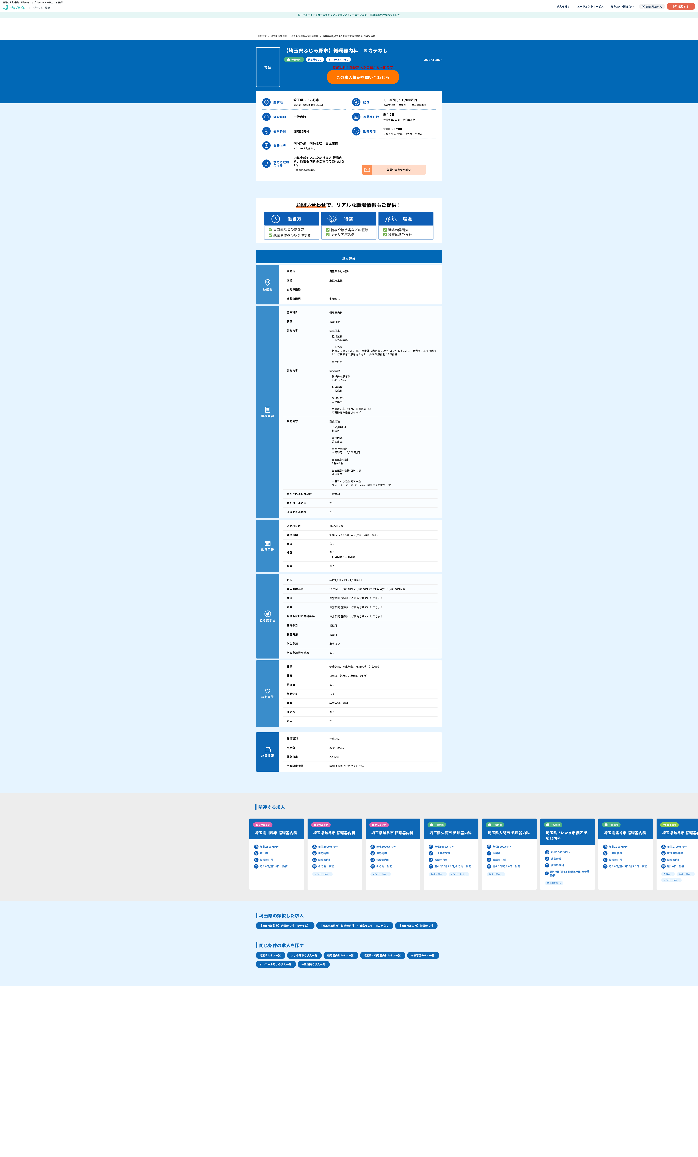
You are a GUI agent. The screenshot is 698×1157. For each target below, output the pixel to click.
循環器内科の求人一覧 (340, 955)
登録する (683, 6)
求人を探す (563, 6)
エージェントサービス (590, 6)
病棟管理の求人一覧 (423, 955)
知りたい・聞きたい (622, 6)
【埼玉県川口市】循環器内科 (416, 925)
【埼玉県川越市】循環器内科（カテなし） (285, 925)
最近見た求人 (654, 6)
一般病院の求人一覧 (313, 964)
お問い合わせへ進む (399, 169)
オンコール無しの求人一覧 (275, 964)
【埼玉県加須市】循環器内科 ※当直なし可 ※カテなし (354, 925)
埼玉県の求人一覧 (270, 955)
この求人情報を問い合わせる (363, 77)
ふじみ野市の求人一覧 (304, 955)
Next (623, 854)
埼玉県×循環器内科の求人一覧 (382, 955)
